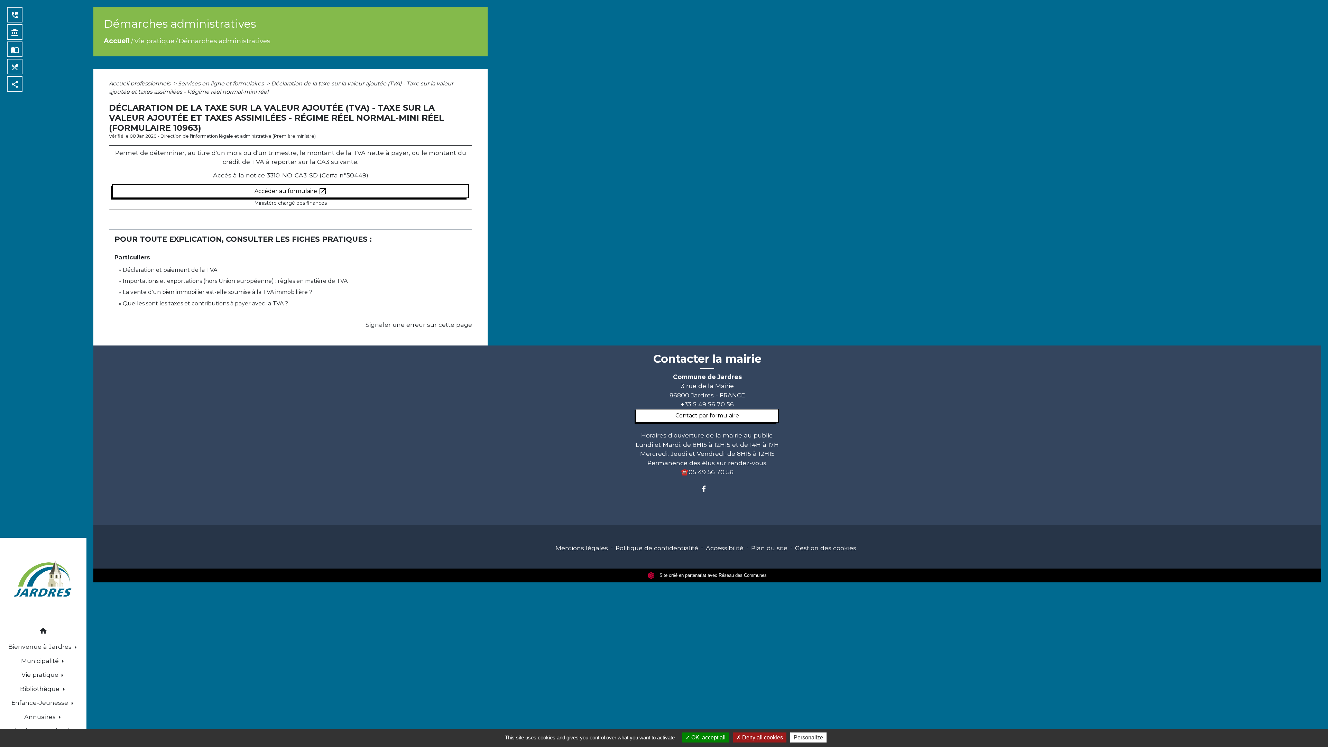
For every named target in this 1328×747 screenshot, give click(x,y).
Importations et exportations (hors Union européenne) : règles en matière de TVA (235, 281)
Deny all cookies (762, 737)
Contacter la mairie (707, 359)
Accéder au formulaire (291, 191)
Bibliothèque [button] (40, 688)
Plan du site (769, 548)
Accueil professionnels (140, 83)
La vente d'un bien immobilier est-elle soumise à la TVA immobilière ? (217, 292)
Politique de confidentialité (657, 548)
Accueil (117, 41)
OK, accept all (708, 737)
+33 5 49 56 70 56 (707, 404)
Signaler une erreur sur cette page (419, 324)
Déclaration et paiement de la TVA (170, 270)
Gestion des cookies (825, 548)
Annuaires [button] (40, 716)
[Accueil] (43, 580)
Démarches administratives (224, 41)
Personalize (808, 737)
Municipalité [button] (41, 660)
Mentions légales (581, 548)
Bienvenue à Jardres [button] (40, 646)
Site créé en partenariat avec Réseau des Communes (712, 575)
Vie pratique (154, 41)
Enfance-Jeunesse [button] (40, 702)
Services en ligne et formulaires (221, 83)
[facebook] (707, 488)
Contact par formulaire (707, 415)
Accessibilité (725, 548)
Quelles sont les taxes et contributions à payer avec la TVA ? (205, 303)
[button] (43, 632)
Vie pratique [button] (40, 674)
